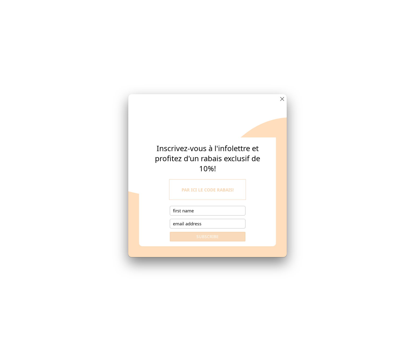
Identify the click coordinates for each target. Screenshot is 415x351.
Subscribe (207, 236)
